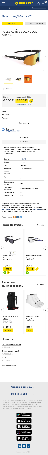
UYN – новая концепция (11, 344)
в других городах (12, 130)
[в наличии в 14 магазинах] (4, 272)
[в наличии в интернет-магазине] (8, 272)
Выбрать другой (35, 24)
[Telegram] (28, 446)
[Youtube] (24, 446)
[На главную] (24, 3)
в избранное (9, 89)
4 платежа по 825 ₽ (23, 104)
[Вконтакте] (19, 446)
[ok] (14, 217)
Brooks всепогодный (10, 351)
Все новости (7, 366)
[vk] (17, 217)
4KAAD (23, 159)
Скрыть (40, 225)
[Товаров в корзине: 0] (43, 4)
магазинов (6, 209)
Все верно (12, 24)
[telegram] (20, 217)
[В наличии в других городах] (27, 272)
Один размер (24, 123)
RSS (14, 366)
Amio (29, 452)
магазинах (37, 209)
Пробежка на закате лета (12, 358)
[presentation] (4, 56)
